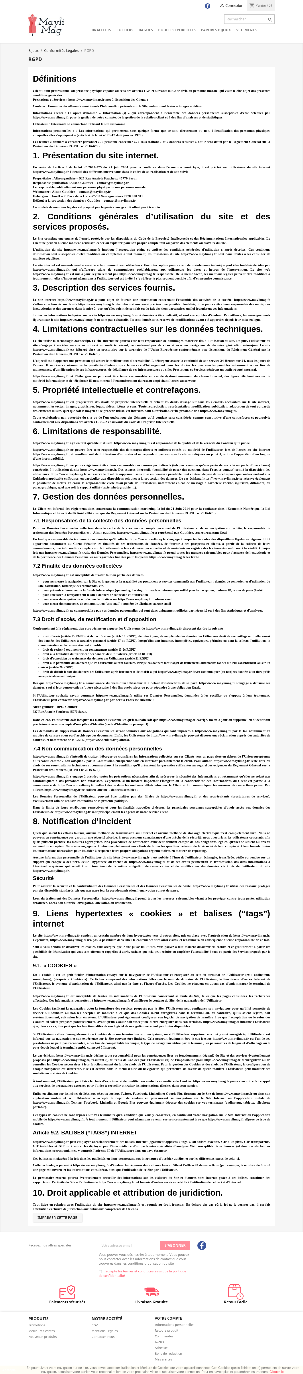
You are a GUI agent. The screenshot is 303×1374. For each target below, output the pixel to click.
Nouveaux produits (42, 1337)
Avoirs (159, 1342)
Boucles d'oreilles (177, 30)
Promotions (36, 1325)
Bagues (146, 30)
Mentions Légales (105, 1331)
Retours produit (166, 1330)
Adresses (161, 1348)
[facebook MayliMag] (207, 7)
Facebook (201, 1245)
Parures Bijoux (216, 30)
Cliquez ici (277, 1372)
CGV (95, 1325)
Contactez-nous (103, 1337)
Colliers (124, 30)
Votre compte (168, 1318)
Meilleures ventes (41, 1331)
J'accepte (9, 1370)
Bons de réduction (168, 1353)
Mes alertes (163, 1359)
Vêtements (246, 30)
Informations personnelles (174, 1325)
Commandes (164, 1336)
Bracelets (101, 30)
